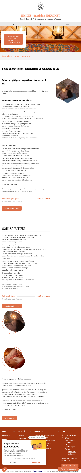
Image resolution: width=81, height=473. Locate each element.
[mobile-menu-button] (67, 24)
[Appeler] (13, 24)
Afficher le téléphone (72, 453)
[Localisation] (40, 24)
